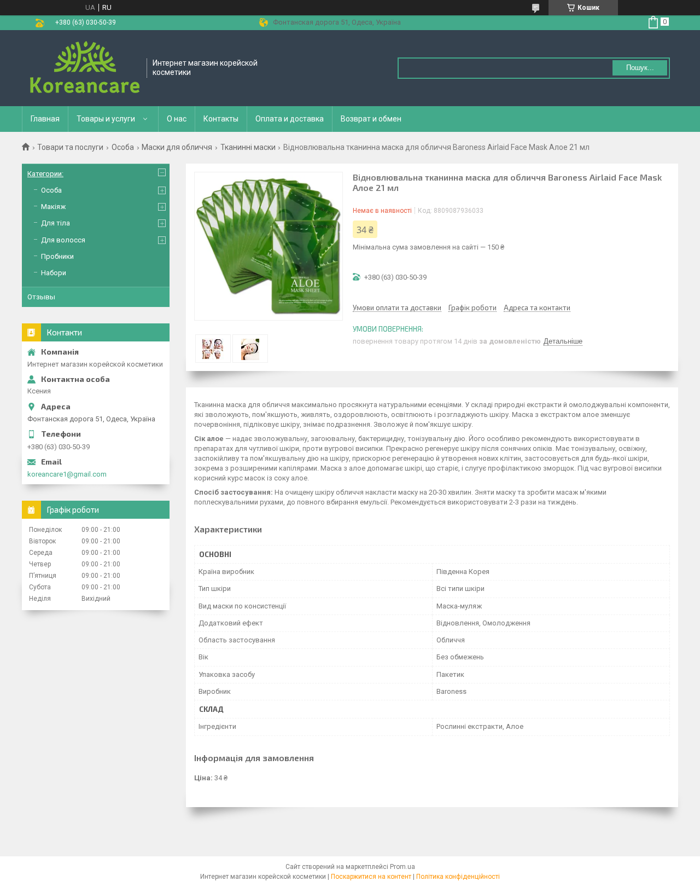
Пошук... (640, 67)
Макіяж (53, 206)
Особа (123, 147)
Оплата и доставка (289, 118)
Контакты (220, 118)
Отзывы (41, 297)
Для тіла (55, 223)
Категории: (45, 174)
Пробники (57, 256)
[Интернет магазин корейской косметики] (84, 68)
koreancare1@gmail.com (67, 474)
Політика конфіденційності (458, 876)
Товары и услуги (106, 118)
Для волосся (63, 240)
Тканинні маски (248, 147)
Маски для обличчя (177, 147)
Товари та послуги (70, 147)
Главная (45, 118)
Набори (53, 273)
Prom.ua (402, 867)
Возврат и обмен (371, 118)
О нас (176, 118)
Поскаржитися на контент (371, 876)
